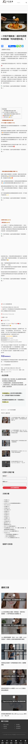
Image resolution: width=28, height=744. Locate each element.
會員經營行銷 (6, 524)
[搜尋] (26, 2)
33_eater (6, 345)
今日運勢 (6, 506)
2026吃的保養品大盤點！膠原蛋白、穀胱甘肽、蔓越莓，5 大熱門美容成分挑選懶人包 (19, 419)
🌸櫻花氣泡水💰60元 (7, 117)
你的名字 (5, 475)
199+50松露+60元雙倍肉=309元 (10, 112)
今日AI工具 (6, 504)
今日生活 (6, 516)
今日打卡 (6, 519)
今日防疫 (6, 501)
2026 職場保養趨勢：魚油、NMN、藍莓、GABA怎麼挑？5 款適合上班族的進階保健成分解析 (19, 431)
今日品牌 (6, 514)
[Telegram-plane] (20, 740)
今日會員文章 (6, 521)
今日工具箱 (6, 509)
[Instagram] (11, 740)
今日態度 (6, 511)
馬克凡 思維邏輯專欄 (10, 536)
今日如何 (6, 513)
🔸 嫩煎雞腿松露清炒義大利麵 (9, 110)
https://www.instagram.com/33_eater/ (12, 341)
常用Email (5, 481)
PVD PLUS (23, 734)
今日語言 (6, 500)
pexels (2, 352)
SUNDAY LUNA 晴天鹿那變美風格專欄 (12, 503)
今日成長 (6, 508)
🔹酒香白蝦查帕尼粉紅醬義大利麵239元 (11, 114)
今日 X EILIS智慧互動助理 (9, 526)
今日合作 (6, 532)
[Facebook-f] (7, 740)
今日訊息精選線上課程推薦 (11, 534)
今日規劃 (6, 518)
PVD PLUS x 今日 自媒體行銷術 (10, 531)
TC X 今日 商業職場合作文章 (11, 537)
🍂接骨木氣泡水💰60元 (8, 115)
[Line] (25, 740)
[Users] (16, 740)
